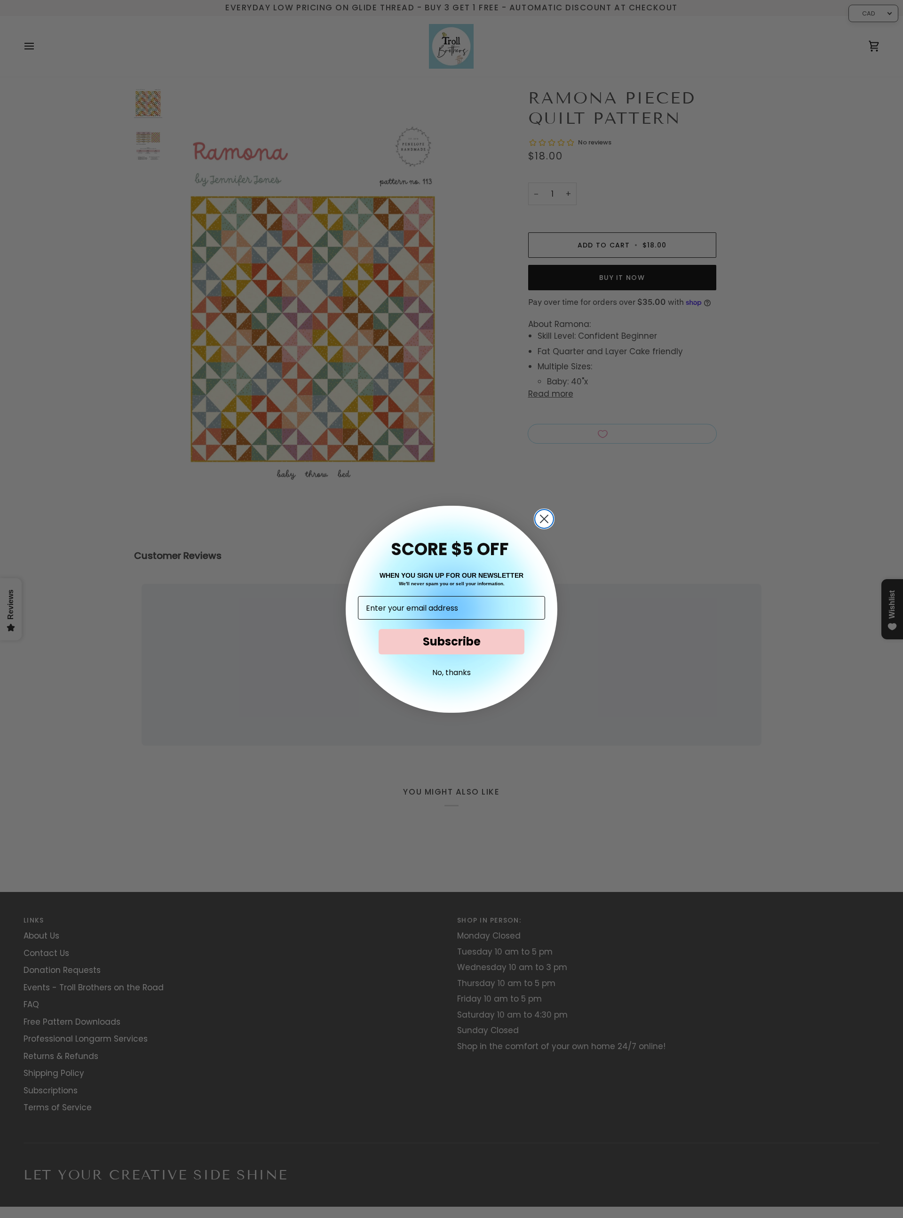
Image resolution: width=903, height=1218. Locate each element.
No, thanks (451, 672)
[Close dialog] (544, 518)
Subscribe (452, 641)
